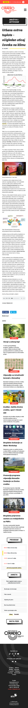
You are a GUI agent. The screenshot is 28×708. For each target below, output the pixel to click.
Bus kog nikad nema (9, 605)
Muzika (11, 669)
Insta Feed (14, 621)
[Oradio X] (14, 656)
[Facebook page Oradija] (15, 654)
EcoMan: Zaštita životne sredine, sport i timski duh (13, 410)
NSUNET (4, 123)
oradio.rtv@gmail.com (14, 689)
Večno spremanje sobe (10, 610)
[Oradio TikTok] (9, 654)
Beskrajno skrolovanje (10, 589)
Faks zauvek (7, 594)
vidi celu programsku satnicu (14, 568)
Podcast (17, 671)
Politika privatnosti (14, 704)
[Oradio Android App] (13, 661)
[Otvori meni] (25, 9)
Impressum (17, 673)
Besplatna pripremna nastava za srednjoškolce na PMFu (13, 519)
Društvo (14, 338)
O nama (14, 674)
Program (14, 540)
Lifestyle (16, 669)
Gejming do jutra (8, 599)
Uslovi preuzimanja (14, 703)
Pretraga (10, 673)
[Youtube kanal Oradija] (18, 654)
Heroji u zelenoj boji (11, 342)
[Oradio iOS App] (15, 661)
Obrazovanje (14, 371)
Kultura (17, 667)
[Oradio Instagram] (12, 654)
